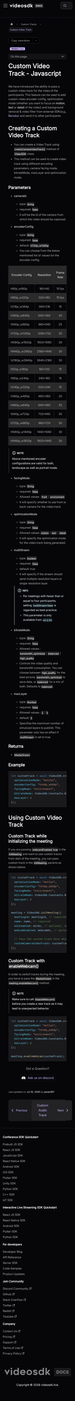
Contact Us (10, 1331)
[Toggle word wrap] (56, 775)
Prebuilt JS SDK (13, 1144)
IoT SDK (8, 1200)
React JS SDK (11, 1150)
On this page (19, 56)
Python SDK (10, 1189)
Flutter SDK (10, 1177)
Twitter (7, 1305)
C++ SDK (9, 1194)
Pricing (7, 1336)
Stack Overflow (13, 1299)
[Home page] (11, 24)
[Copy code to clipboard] (62, 775)
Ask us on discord (41, 1078)
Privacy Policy (12, 1353)
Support (8, 1342)
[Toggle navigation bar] (5, 5)
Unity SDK (9, 1183)
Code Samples (12, 1268)
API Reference (12, 1257)
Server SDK (10, 1263)
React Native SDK (14, 1161)
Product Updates (14, 1274)
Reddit (7, 1311)
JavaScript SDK (13, 1155)
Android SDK (11, 1166)
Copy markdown (20, 40)
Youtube (8, 1316)
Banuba (13, 115)
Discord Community (15, 1288)
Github (7, 1294)
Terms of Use (11, 1348)
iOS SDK (8, 1172)
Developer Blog (12, 1251)
